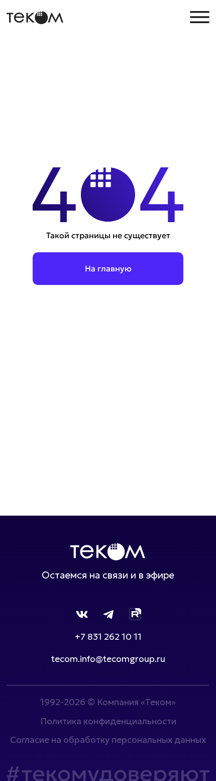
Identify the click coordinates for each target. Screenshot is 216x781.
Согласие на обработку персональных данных (108, 739)
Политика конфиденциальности (108, 721)
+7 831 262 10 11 (108, 636)
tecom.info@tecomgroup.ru (108, 658)
